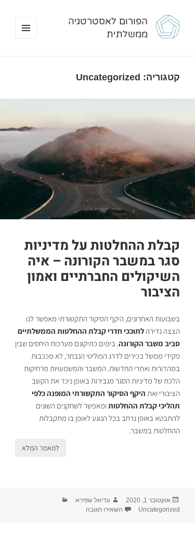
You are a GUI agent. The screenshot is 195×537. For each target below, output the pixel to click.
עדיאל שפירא (92, 500)
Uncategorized (159, 509)
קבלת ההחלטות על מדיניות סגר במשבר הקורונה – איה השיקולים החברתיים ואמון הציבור (102, 269)
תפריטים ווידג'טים (25, 38)
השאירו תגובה (104, 509)
